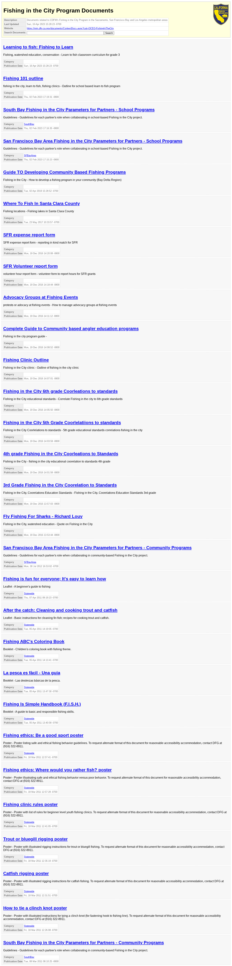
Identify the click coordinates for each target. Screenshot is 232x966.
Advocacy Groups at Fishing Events (40, 297)
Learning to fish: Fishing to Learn (38, 47)
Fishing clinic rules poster (30, 804)
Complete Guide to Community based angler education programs (71, 328)
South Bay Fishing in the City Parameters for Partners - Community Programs (83, 942)
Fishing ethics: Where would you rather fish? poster (57, 769)
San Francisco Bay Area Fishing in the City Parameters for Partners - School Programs (92, 141)
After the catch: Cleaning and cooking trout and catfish (60, 610)
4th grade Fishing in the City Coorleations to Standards (60, 453)
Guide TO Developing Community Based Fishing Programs (64, 172)
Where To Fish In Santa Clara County (41, 203)
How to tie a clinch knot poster (35, 908)
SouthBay (29, 124)
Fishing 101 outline (23, 78)
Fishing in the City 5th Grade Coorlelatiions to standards (62, 422)
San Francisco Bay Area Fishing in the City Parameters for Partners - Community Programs (97, 547)
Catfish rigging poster (26, 873)
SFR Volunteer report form (30, 266)
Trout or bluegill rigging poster (35, 839)
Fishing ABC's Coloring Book (33, 641)
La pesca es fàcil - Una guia (31, 672)
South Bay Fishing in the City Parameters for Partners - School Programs (79, 109)
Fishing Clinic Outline (26, 359)
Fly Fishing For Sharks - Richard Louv (42, 516)
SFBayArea (30, 155)
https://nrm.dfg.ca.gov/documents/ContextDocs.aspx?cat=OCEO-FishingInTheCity (70, 28)
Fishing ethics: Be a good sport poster (43, 735)
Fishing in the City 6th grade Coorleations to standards (60, 391)
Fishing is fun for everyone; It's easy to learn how (54, 578)
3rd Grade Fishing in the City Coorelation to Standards (60, 485)
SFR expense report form (29, 234)
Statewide (29, 593)
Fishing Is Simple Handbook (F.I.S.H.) (42, 704)
